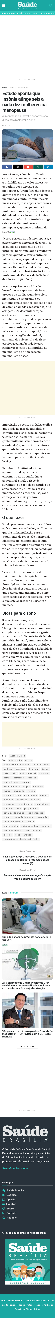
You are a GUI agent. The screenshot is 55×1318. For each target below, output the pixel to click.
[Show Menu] (3, 5)
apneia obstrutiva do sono (16, 765)
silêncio (8, 835)
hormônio (38, 787)
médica (44, 795)
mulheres (8, 809)
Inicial (3, 13)
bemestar (34, 769)
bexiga (45, 769)
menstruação (25, 804)
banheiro (8, 769)
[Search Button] (51, 5)
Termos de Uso (33, 1309)
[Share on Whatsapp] (38, 167)
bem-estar (21, 769)
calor (14, 773)
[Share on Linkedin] (48, 167)
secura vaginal (33, 830)
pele (19, 809)
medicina (8, 800)
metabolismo (41, 804)
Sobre (35, 13)
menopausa (9, 804)
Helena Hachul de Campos (17, 787)
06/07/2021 (7, 125)
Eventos (27, 13)
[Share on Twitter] (18, 167)
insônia (31, 791)
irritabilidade (30, 795)
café (6, 773)
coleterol (43, 773)
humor (7, 791)
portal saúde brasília (14, 813)
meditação (21, 800)
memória (35, 800)
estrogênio (19, 778)
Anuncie (51, 13)
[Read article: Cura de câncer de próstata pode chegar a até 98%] (27, 916)
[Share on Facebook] (7, 167)
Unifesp (27, 835)
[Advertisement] (27, 45)
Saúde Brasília (15, 1190)
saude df (46, 826)
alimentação (15, 760)
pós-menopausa (35, 813)
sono (17, 835)
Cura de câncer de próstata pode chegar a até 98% (26, 938)
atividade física (40, 765)
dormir (7, 778)
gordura (25, 782)
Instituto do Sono (12, 795)
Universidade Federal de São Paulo (21, 839)
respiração (42, 817)
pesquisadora (31, 809)
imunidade (19, 791)
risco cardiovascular (14, 822)
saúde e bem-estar (13, 830)
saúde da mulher (29, 826)
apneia (28, 760)
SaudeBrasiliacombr (15, 1168)
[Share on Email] (28, 167)
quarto (7, 817)
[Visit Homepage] (27, 6)
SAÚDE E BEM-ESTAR (19, 87)
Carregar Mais (27, 1046)
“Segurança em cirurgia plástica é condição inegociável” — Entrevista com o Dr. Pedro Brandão (27, 1034)
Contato (43, 13)
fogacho (32, 778)
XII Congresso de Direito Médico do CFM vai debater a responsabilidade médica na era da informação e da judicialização (26, 985)
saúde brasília (11, 826)
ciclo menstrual (28, 773)
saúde (31, 822)
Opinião (19, 13)
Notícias (11, 13)
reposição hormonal (23, 817)
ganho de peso (11, 782)
